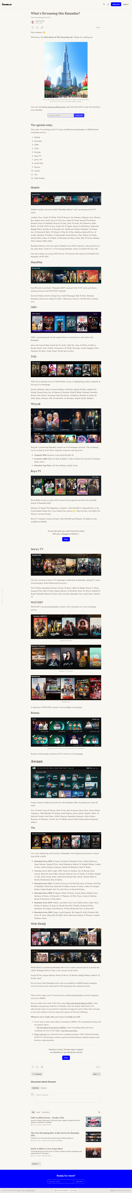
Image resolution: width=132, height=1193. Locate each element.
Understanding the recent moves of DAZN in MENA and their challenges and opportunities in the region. (56, 1152)
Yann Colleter (39, 21)
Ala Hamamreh (58, 1140)
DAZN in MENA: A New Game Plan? (47, 1149)
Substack (112, 1190)
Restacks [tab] (43, 1088)
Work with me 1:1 (41, 1034)
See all (34, 1164)
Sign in (126, 4)
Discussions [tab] (45, 1112)
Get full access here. (69, 1030)
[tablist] (39, 1088)
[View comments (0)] (37, 27)
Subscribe (116, 4)
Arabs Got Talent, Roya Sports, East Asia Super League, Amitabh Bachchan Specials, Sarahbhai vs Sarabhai (55, 1121)
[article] (66, 1122)
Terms (23, 1190)
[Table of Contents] (2, 596)
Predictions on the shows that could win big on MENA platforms (52, 1138)
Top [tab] (33, 1112)
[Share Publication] (108, 4)
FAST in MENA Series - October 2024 (47, 1118)
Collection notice (30, 1190)
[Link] (28, 125)
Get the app (73, 1190)
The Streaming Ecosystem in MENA (51, 1027)
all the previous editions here (54, 107)
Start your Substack (62, 1190)
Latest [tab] (38, 1112)
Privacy (19, 1190)
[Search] (104, 4)
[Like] (33, 27)
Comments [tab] (35, 1088)
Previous (38, 1074)
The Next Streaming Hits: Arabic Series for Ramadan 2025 (55, 1134)
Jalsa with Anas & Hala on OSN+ (79, 1003)
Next (95, 1074)
